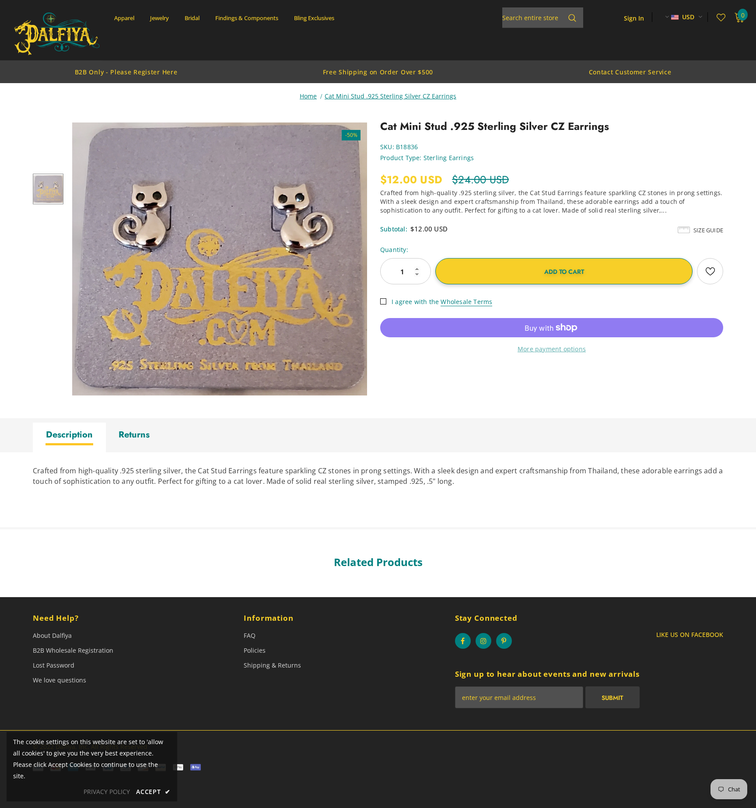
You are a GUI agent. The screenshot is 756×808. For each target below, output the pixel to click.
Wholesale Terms (466, 301)
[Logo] (57, 33)
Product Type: (401, 158)
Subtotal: (393, 229)
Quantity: (394, 249)
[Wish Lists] (710, 271)
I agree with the (415, 301)
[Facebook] (463, 641)
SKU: (387, 147)
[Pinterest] (504, 641)
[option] (126, 71)
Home (308, 96)
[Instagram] (483, 641)
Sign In (634, 18)
